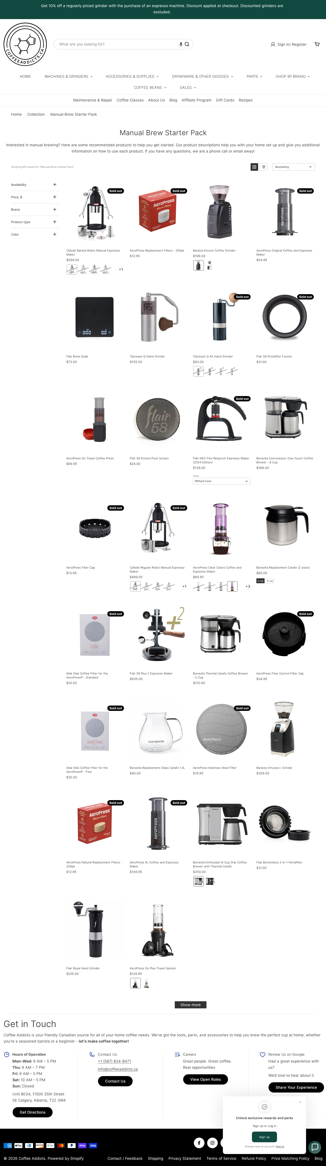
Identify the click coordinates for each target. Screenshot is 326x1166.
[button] (181, 44)
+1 (127, 269)
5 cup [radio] (260, 580)
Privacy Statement (185, 1158)
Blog (173, 100)
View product (119, 182)
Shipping (155, 1158)
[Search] (187, 44)
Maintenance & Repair (92, 100)
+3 (254, 586)
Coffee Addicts (32, 1158)
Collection (36, 114)
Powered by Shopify (66, 1158)
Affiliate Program (197, 100)
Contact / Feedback (125, 1158)
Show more (191, 1005)
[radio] (72, 269)
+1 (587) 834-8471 (114, 1061)
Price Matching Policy (290, 1158)
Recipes (246, 100)
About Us (156, 100)
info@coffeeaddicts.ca (118, 1069)
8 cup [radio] (270, 580)
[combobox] (123, 44)
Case (196, 475)
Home (16, 114)
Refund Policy (254, 1158)
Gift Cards (225, 100)
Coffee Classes (130, 100)
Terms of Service (221, 1158)
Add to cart (246, 182)
